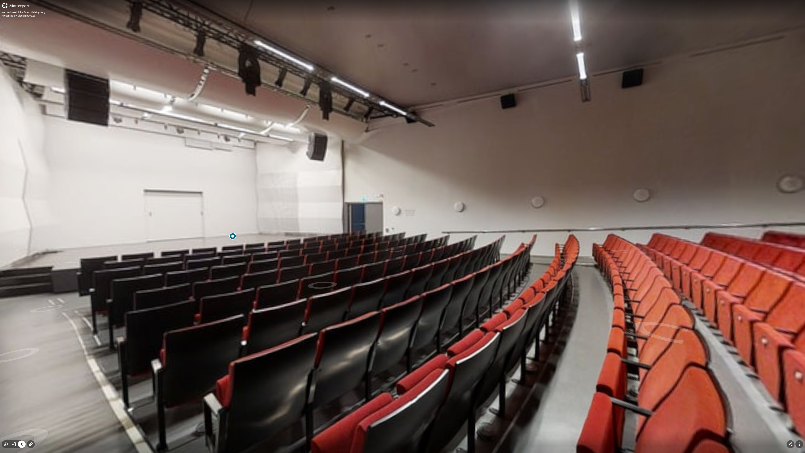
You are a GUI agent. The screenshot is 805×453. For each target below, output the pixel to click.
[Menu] (799, 444)
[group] (14, 444)
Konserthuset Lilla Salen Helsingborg (23, 12)
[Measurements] (31, 444)
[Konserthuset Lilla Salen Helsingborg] (402, 226)
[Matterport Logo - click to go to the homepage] (15, 5)
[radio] (6, 444)
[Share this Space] (791, 444)
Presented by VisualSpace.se (18, 15)
